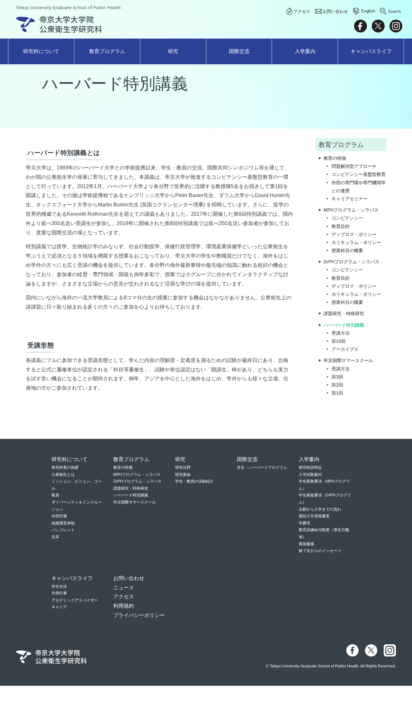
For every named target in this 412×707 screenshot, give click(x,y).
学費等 (304, 523)
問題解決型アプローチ (354, 166)
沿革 (55, 537)
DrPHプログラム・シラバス (351, 261)
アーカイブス (345, 349)
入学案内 (305, 51)
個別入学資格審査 (314, 516)
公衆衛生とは (63, 474)
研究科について (41, 51)
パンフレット (63, 530)
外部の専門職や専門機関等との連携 (359, 186)
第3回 (337, 376)
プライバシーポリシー (139, 615)
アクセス (302, 11)
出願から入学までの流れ (320, 509)
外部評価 (59, 516)
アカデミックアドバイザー (75, 600)
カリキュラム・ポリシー (356, 242)
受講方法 (341, 333)
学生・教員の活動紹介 (194, 481)
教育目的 (341, 226)
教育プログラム (107, 51)
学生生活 (59, 586)
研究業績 (183, 474)
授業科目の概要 (347, 250)
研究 (173, 51)
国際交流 (239, 51)
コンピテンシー (347, 218)
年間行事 (59, 593)
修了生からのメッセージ (320, 550)
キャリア (59, 607)
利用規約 (123, 606)
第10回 (339, 341)
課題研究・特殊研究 (343, 313)
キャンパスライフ (371, 51)
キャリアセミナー (350, 198)
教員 (55, 495)
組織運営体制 (63, 523)
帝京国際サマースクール (348, 360)
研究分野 (183, 467)
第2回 (337, 384)
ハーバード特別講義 (343, 325)
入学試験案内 (310, 474)
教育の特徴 (334, 158)
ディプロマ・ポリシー (354, 234)
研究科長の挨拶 (65, 467)
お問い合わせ (335, 11)
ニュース (123, 587)
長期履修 (306, 544)
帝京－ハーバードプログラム (262, 467)
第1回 (337, 392)
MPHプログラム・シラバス (351, 210)
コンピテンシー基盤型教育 (359, 174)
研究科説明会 (310, 467)
